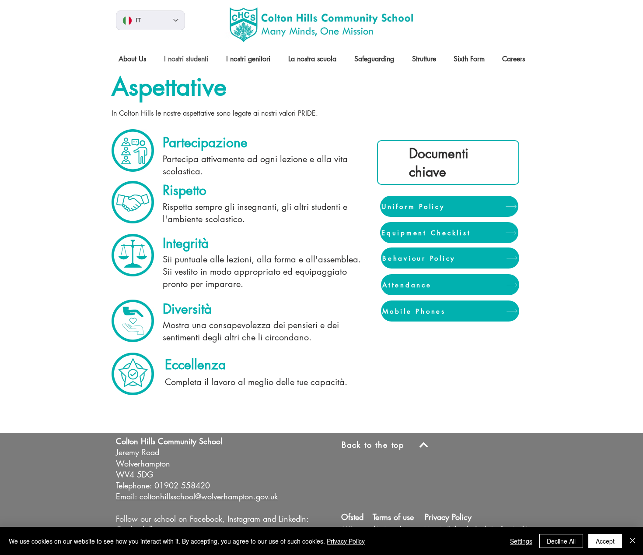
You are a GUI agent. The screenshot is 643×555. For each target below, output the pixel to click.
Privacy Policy (346, 541)
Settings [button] (521, 541)
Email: (126, 496)
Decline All (561, 541)
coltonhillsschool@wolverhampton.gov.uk (209, 496)
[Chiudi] (632, 541)
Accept (605, 541)
